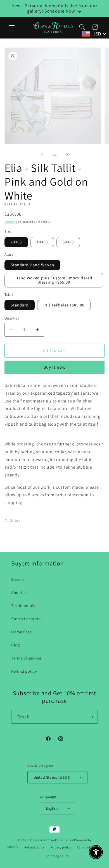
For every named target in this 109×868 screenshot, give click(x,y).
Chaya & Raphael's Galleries (51, 840)
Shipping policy (57, 856)
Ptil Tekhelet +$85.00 (63, 305)
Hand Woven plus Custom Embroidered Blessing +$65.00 (53, 280)
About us (19, 592)
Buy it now (54, 367)
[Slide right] (67, 155)
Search (17, 579)
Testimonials (23, 605)
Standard (20, 305)
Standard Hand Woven (32, 264)
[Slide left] (42, 155)
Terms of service (26, 658)
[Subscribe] (91, 717)
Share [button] (15, 520)
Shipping (11, 222)
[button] (11, 27)
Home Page (21, 631)
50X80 (68, 241)
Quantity (11, 318)
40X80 (42, 241)
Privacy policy (61, 847)
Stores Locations (26, 618)
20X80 (16, 241)
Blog (15, 645)
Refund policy (24, 671)
